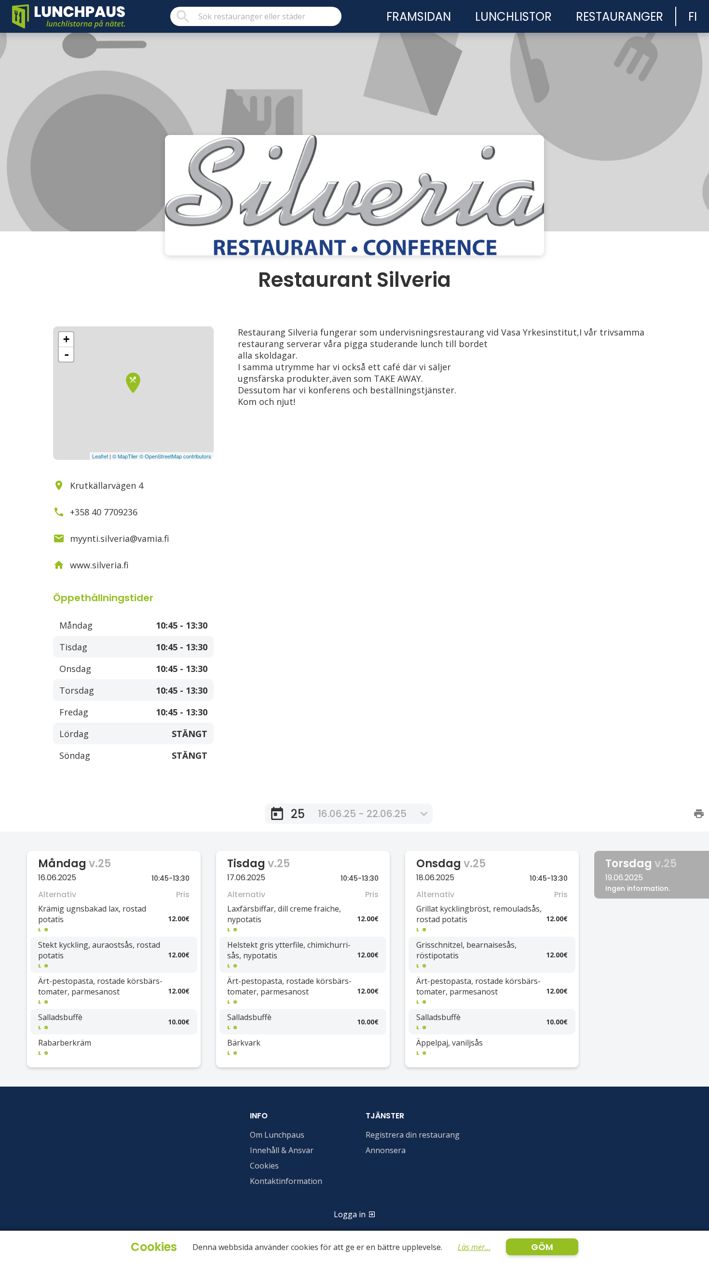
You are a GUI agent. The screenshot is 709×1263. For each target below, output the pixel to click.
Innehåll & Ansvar (282, 1150)
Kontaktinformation (286, 1181)
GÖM (542, 1247)
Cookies (264, 1165)
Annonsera (386, 1150)
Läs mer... (474, 1247)
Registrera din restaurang (413, 1134)
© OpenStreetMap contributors (175, 456)
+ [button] (66, 339)
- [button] (66, 354)
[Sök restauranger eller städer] (255, 16)
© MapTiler (125, 456)
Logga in (350, 1214)
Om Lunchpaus (277, 1134)
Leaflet (100, 456)
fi (692, 17)
